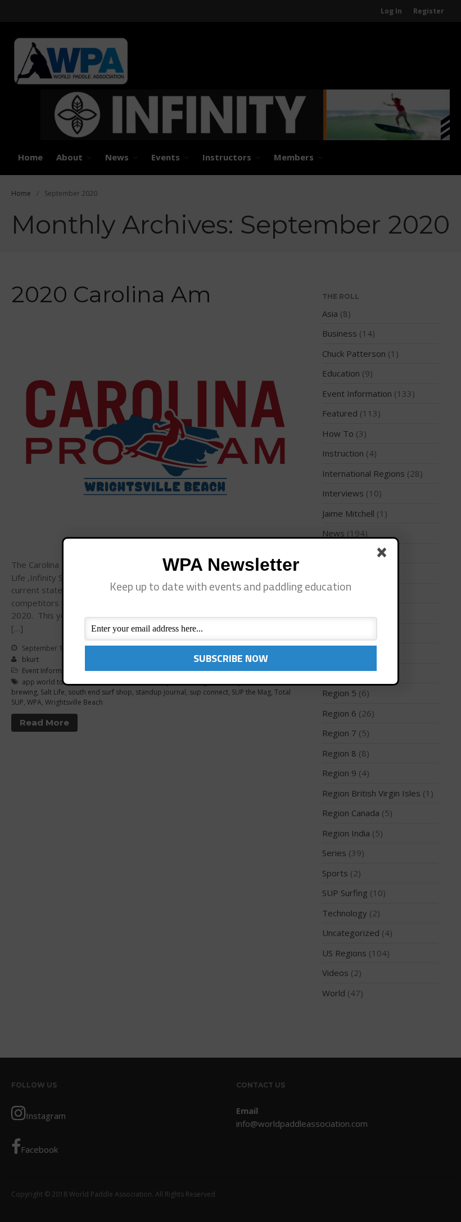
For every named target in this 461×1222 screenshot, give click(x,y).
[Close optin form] (384, 554)
